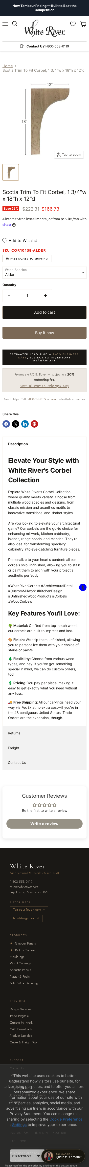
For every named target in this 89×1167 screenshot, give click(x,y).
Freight (13, 748)
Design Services (20, 1009)
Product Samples (21, 1035)
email (54, 399)
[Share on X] (15, 424)
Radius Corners (22, 950)
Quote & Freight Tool (23, 1042)
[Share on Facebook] (6, 424)
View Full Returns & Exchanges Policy (44, 385)
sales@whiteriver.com (24, 887)
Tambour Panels (23, 943)
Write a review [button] (44, 823)
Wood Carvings (20, 963)
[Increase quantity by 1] (45, 295)
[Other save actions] (38, 1155)
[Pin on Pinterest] (34, 424)
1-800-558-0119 (36, 399)
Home (7, 66)
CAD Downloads (21, 1029)
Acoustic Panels (20, 970)
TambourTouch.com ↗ (29, 909)
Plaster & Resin (20, 976)
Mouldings (17, 956)
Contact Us (17, 762)
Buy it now (44, 332)
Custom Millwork (21, 1022)
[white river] (44, 28)
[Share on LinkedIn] (25, 424)
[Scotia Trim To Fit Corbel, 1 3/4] (11, 172)
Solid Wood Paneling (24, 983)
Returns (14, 733)
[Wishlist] (72, 24)
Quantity (9, 285)
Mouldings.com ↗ (26, 918)
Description (18, 444)
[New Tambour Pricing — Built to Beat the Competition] (44, 8)
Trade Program (19, 1015)
